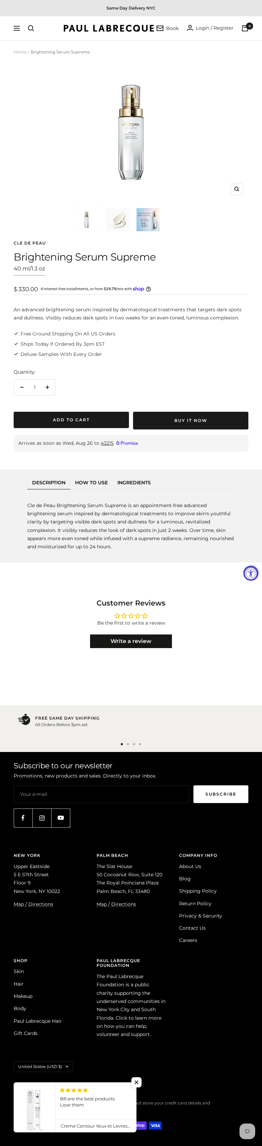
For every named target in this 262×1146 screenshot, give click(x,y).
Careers (188, 940)
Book (172, 28)
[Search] (31, 28)
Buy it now (190, 420)
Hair (19, 984)
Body (20, 1008)
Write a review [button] (131, 641)
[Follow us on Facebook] (23, 818)
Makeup (23, 996)
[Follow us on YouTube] (60, 818)
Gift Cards (26, 1033)
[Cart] (245, 28)
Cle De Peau (30, 243)
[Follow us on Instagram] (41, 818)
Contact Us (192, 928)
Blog (185, 879)
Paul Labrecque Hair (38, 1021)
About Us (190, 866)
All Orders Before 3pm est (61, 724)
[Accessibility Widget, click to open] (251, 573)
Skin (19, 971)
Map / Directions (33, 904)
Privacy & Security (200, 916)
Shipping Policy (198, 891)
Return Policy (195, 903)
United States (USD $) (40, 1066)
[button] (136, 1082)
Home (20, 51)
